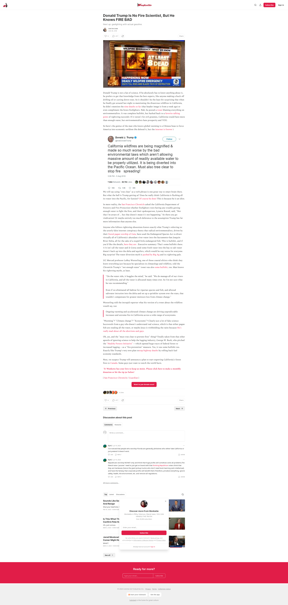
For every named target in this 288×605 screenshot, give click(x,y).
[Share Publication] (260, 5)
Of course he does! (147, 198)
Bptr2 (110, 445)
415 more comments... (111, 483)
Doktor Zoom (113, 28)
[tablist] (113, 424)
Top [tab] (105, 494)
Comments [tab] (108, 425)
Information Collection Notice (143, 540)
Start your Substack (138, 594)
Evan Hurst (116, 509)
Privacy (148, 589)
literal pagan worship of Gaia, (122, 234)
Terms (154, 589)
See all (107, 555)
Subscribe (269, 5)
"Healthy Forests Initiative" (120, 343)
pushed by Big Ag (151, 254)
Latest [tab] (111, 494)
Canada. (114, 363)
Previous (111, 408)
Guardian (133, 377)
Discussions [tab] (120, 494)
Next (178, 408)
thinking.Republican (160, 465)
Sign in (281, 5)
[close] (165, 501)
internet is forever (163, 129)
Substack (132, 600)
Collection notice (164, 589)
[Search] (255, 5)
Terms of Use (155, 538)
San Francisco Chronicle (133, 204)
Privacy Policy (160, 540)
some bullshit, (161, 267)
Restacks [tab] (118, 425)
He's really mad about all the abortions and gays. (142, 329)
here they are (130, 244)
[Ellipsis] (184, 445)
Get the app (155, 594)
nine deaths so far (132, 106)
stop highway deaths (148, 350)
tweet (159, 110)
